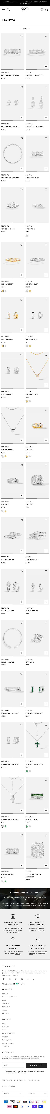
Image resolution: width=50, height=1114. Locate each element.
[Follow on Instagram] (9, 979)
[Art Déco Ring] (37, 154)
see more (17, 954)
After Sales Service (8, 1043)
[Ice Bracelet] (12, 260)
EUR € (6, 1094)
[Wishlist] (42, 9)
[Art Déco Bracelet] (12, 51)
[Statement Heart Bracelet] (37, 850)
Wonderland (6, 1003)
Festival (5, 73)
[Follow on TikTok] (28, 979)
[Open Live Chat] (37, 916)
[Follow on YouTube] (21, 979)
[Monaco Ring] (37, 795)
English (32, 1094)
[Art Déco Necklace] (12, 154)
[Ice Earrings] (12, 315)
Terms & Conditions (8, 1080)
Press (4, 1000)
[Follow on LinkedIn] (34, 979)
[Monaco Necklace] (37, 740)
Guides (4, 1030)
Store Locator (6, 1007)
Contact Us (5, 1046)
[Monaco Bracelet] (12, 689)
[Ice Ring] (37, 425)
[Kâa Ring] (37, 638)
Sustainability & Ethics (9, 997)
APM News (5, 1013)
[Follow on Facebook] (3, 979)
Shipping (5, 1036)
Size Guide (5, 1026)
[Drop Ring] (37, 205)
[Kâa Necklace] (12, 638)
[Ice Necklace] (37, 370)
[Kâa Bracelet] (12, 535)
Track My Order (7, 1040)
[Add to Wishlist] (21, 36)
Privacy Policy (22, 1080)
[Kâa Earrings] (12, 587)
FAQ (3, 1023)
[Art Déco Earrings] (12, 102)
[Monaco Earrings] (37, 689)
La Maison (5, 993)
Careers (4, 1010)
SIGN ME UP (36, 1065)
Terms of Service (33, 1080)
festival (30, 226)
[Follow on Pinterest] (15, 979)
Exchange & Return (8, 1033)
